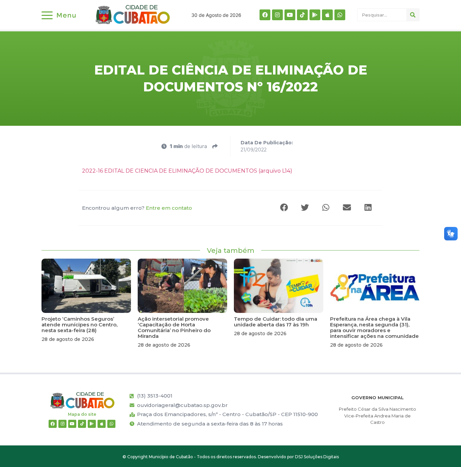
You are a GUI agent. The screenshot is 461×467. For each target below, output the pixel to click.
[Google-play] (314, 14)
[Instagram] (277, 14)
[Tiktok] (302, 14)
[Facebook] (265, 14)
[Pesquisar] (412, 15)
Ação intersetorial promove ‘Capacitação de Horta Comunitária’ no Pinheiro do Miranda (174, 327)
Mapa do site (82, 414)
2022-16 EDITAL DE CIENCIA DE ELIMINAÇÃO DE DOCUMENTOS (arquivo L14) (187, 171)
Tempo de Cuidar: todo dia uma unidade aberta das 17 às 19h (275, 322)
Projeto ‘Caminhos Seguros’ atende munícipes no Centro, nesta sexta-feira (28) (79, 324)
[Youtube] (289, 14)
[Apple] (327, 14)
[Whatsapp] (339, 14)
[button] (284, 207)
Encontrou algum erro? (137, 208)
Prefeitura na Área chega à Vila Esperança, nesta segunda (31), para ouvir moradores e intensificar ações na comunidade (374, 327)
